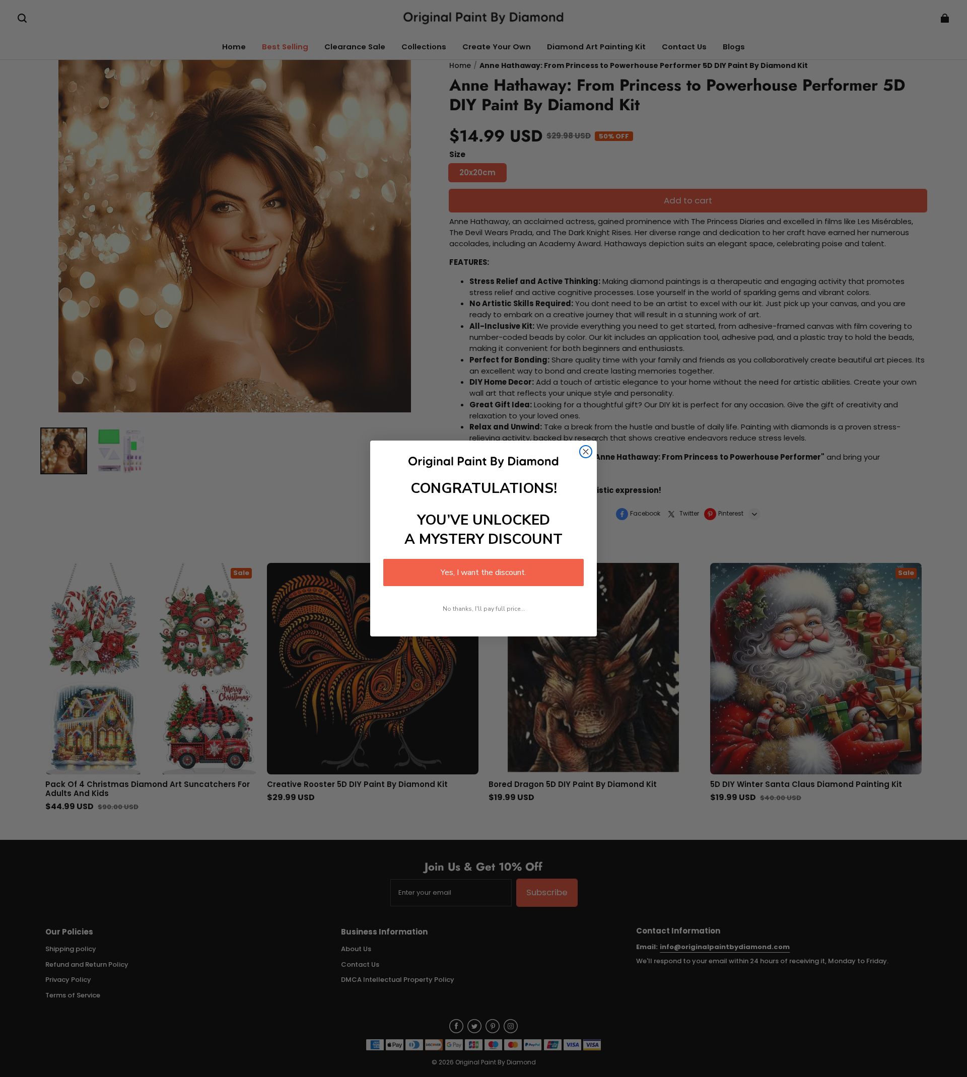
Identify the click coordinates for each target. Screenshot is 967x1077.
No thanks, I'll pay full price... (484, 609)
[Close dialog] (586, 452)
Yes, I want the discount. (483, 572)
